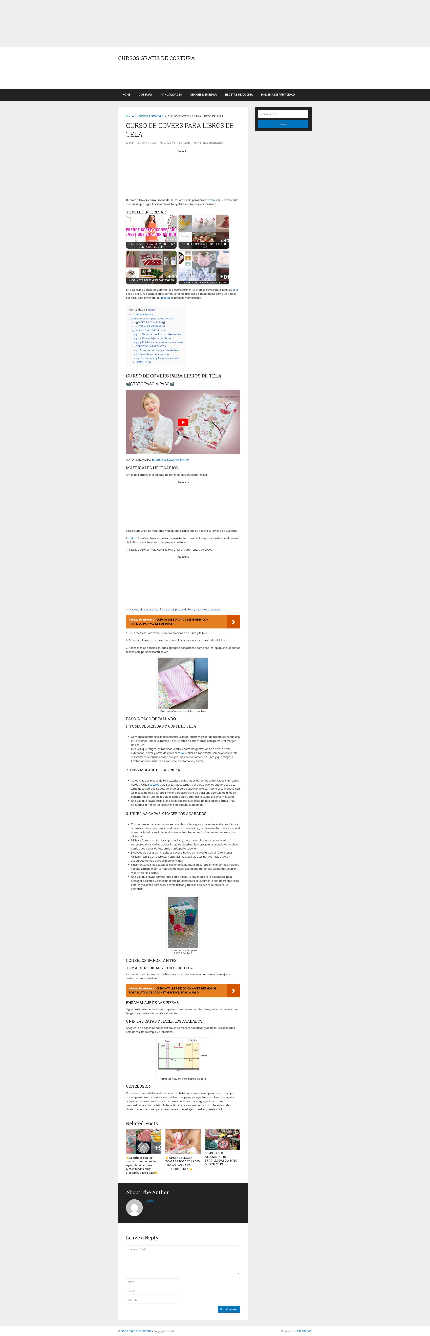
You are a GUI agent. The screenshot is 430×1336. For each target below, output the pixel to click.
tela (212, 200)
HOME (126, 94)
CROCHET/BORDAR (203, 94)
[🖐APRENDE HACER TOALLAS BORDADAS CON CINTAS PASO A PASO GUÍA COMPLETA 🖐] (183, 1141)
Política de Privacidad (278, 94)
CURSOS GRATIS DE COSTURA (156, 58)
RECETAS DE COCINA (239, 94)
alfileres (154, 784)
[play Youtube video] (183, 422)
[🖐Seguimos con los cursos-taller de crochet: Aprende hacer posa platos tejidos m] (143, 1141)
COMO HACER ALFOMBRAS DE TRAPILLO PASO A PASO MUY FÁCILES (221, 1158)
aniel (131, 142)
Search (283, 124)
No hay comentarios (210, 142)
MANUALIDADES (171, 94)
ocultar (151, 310)
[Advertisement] (101, 23)
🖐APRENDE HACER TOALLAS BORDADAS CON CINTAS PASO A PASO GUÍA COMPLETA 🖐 (182, 1163)
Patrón (133, 538)
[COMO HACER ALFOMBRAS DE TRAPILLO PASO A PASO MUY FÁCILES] (222, 1139)
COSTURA (145, 94)
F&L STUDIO (304, 1331)
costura (165, 297)
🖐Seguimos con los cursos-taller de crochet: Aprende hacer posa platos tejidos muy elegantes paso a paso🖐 (142, 1165)
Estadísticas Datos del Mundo (170, 459)
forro (181, 753)
